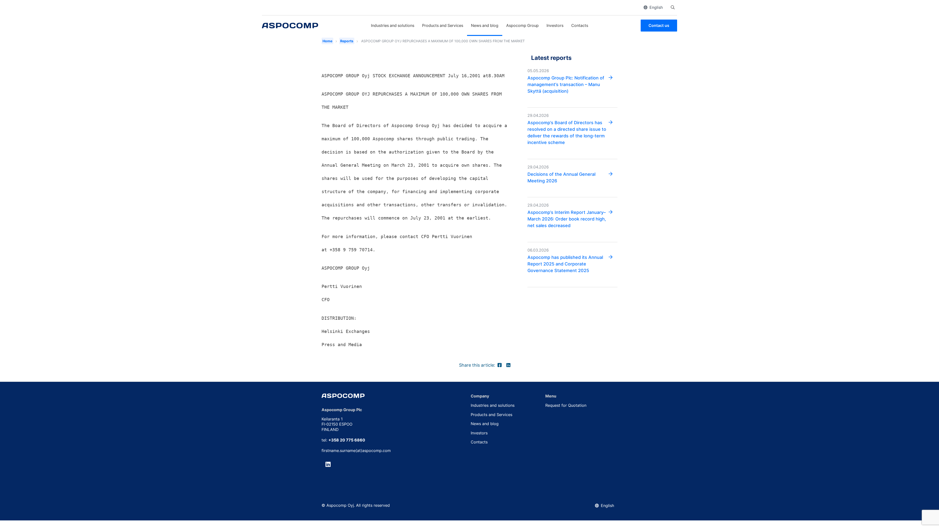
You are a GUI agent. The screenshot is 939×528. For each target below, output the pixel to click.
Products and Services (442, 25)
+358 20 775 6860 (346, 440)
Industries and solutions (392, 25)
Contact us (658, 25)
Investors (555, 25)
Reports (346, 41)
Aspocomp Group (522, 25)
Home (327, 41)
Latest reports (551, 58)
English (656, 7)
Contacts (579, 25)
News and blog (484, 25)
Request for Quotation (565, 405)
